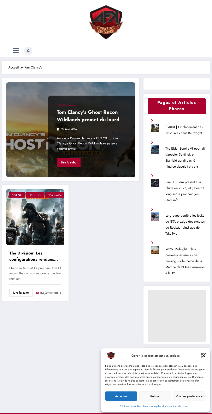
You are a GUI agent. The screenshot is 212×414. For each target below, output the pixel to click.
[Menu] (15, 50)
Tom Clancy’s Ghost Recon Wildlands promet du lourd (88, 115)
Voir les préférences (190, 396)
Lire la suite (68, 162)
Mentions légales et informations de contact (166, 406)
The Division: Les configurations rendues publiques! (31, 257)
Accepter (121, 396)
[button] (204, 356)
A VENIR (61, 105)
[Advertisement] (177, 316)
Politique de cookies (130, 406)
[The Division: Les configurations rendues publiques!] (35, 216)
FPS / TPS (35, 195)
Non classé (54, 195)
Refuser (155, 396)
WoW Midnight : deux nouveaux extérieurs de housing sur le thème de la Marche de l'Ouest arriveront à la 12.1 (185, 261)
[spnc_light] (28, 51)
